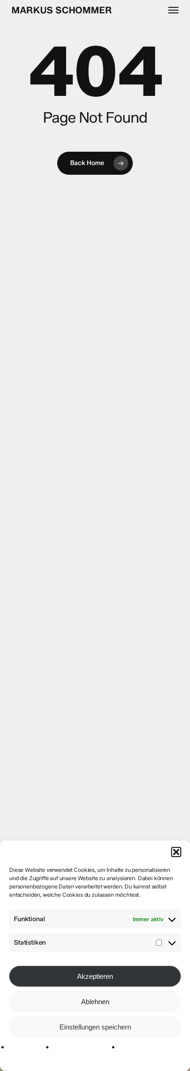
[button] (176, 852)
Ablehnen (95, 1002)
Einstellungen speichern (95, 1027)
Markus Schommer (62, 10)
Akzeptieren (95, 976)
